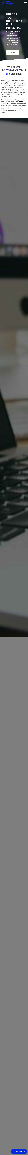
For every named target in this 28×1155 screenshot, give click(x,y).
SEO (6, 103)
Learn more (12, 52)
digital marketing (9, 82)
